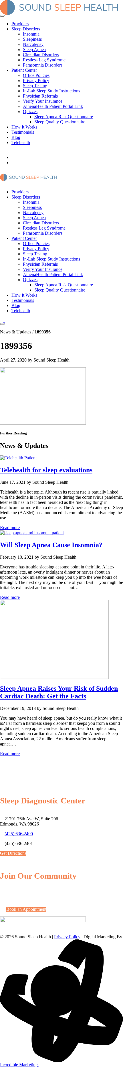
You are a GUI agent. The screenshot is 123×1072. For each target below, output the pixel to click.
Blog (15, 137)
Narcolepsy (33, 44)
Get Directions (13, 853)
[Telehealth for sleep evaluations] (18, 457)
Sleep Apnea (34, 49)
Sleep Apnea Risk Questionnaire (63, 116)
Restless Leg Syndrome (44, 59)
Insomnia (31, 34)
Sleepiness (32, 39)
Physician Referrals (40, 96)
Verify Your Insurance (42, 101)
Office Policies (36, 75)
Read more (10, 527)
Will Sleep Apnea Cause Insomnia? (51, 545)
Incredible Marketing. (19, 1064)
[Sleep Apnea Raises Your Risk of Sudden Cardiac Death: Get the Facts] (54, 677)
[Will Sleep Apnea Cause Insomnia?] (32, 532)
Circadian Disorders (41, 54)
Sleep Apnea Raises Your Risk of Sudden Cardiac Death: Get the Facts (59, 692)
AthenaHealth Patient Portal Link (53, 106)
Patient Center (24, 70)
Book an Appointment (26, 909)
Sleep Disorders (25, 28)
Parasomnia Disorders (42, 65)
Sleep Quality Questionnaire (59, 121)
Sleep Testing (35, 85)
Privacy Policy (36, 80)
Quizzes (30, 111)
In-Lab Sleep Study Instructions (51, 90)
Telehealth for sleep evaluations (46, 470)
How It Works (24, 127)
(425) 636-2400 (19, 833)
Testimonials (22, 132)
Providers (20, 23)
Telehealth (20, 142)
